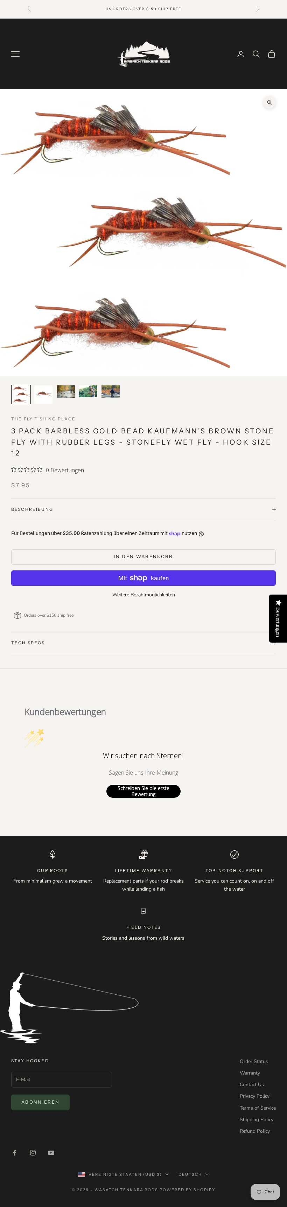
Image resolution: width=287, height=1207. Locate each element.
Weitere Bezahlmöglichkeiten (143, 594)
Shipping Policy (256, 1119)
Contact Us (252, 1084)
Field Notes (143, 927)
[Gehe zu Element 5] (110, 391)
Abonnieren (40, 1102)
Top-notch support (234, 870)
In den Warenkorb (143, 557)
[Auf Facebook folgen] (14, 1152)
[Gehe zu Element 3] (66, 391)
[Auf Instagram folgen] (32, 1152)
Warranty (250, 1073)
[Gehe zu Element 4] (88, 391)
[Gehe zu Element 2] (43, 394)
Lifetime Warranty (144, 870)
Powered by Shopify (187, 1189)
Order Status (254, 1061)
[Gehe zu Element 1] (21, 394)
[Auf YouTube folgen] (51, 1152)
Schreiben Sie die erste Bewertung (143, 791)
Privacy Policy (255, 1096)
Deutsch (190, 1174)
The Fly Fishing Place (43, 418)
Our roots (52, 870)
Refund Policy (255, 1131)
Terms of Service (258, 1108)
